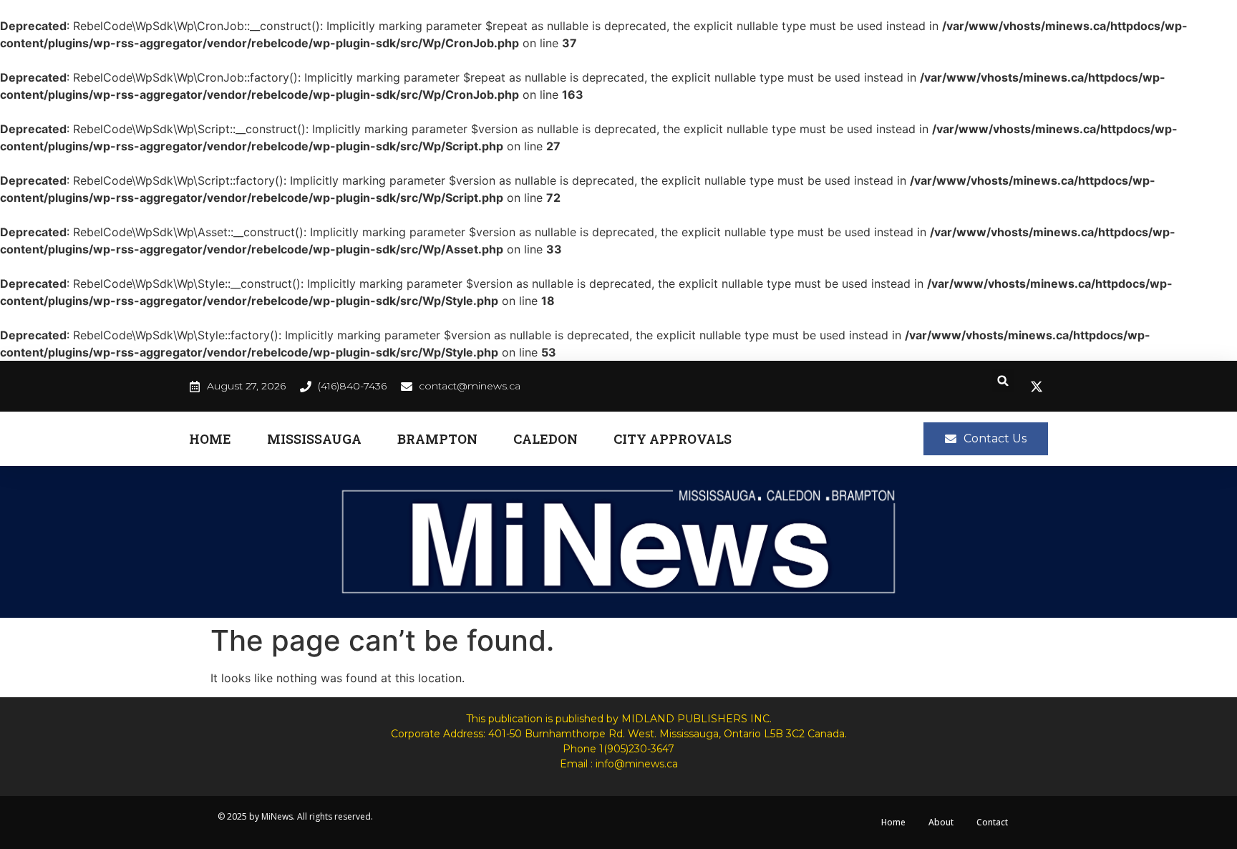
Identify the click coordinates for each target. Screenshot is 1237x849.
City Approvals (672, 438)
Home (210, 438)
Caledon (545, 438)
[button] (1003, 380)
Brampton (437, 438)
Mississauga (314, 438)
